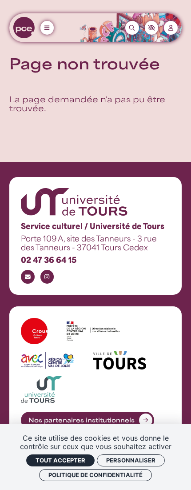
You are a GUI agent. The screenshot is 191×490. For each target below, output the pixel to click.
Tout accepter (60, 460)
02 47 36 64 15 (48, 259)
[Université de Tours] (41, 389)
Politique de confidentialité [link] (95, 474)
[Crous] (34, 331)
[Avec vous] (47, 360)
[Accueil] (24, 27)
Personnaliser (130, 460)
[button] (152, 28)
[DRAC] (93, 331)
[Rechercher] (132, 28)
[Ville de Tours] (120, 360)
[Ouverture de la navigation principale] (47, 28)
